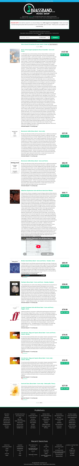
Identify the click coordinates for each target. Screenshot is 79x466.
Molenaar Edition (46, 414)
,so (46, 448)
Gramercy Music (20, 426)
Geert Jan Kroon (20, 424)
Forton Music (20, 422)
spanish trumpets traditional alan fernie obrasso (59, 452)
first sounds (46, 450)
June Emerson (33, 417)
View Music (25, 277)
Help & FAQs (39, 40)
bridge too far (72, 450)
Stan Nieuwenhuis (59, 424)
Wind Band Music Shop (48, 1)
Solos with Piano (48, 33)
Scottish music (20, 450)
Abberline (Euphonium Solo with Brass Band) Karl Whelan (37, 190)
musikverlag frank (46, 419)
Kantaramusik (33, 420)
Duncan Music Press (20, 415)
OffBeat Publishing (46, 424)
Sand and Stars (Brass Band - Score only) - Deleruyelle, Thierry (38, 383)
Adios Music (6, 414)
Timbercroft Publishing (72, 415)
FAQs (41, 464)
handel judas (59, 445)
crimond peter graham (7, 446)
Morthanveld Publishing (46, 415)
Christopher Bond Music (20, 414)
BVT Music (7, 426)
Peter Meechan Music (59, 415)
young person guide (59, 446)
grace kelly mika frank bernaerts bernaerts (33, 449)
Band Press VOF (7, 419)
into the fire (46, 446)
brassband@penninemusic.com (52, 17)
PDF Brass (46, 427)
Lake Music (33, 426)
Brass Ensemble (29, 33)
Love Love (7, 453)
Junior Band (36, 33)
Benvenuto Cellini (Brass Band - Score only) (33, 131)
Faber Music (20, 419)
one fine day (33, 446)
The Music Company (72, 414)
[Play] (21, 275)
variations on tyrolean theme (72, 445)
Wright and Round (72, 426)
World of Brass (72, 424)
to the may (46, 451)
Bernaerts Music (6, 420)
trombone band (20, 446)
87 (72, 446)
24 (6, 451)
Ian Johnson (33, 414)
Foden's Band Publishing (20, 420)
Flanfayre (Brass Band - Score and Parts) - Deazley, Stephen (37, 282)
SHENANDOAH (20, 448)
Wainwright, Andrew (33, 454)
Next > (41, 46)
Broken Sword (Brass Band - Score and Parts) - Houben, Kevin (38, 260)
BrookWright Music (7, 424)
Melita (7, 455)
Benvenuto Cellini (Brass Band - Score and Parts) (34, 161)
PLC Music (59, 417)
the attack (72, 453)
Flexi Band (42, 33)
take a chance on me (33, 445)
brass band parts (59, 454)
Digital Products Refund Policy (49, 464)
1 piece (6, 448)
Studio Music (59, 426)
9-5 (59, 448)
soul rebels (72, 455)
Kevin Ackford (33, 422)
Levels (72, 448)
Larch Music (33, 427)
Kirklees (33, 424)
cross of (33, 451)
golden (46, 453)
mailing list (30, 16)
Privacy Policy (36, 464)
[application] (33, 275)
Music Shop (46, 417)
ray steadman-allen (59, 450)
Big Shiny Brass (7, 422)
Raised (6, 450)
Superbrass (59, 427)
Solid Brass (59, 422)
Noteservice (46, 420)
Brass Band (22, 33)
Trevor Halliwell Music (72, 417)
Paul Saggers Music (46, 426)
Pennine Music (59, 414)
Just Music (33, 419)
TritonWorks (72, 419)
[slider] (44, 275)
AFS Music (7, 415)
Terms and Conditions (28, 464)
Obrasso (46, 422)
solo (20, 451)
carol (20, 453)
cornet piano (72, 451)
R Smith (59, 420)
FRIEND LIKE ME (59, 456)
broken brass (7, 445)
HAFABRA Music (20, 427)
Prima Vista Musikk (59, 419)
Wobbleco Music (72, 422)
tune (46, 445)
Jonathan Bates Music (33, 415)
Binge (20, 455)
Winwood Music (72, 420)
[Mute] (41, 275)
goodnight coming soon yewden (46, 456)
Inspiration (20, 445)
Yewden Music (72, 427)
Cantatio (7, 427)
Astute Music (7, 417)
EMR (20, 417)
